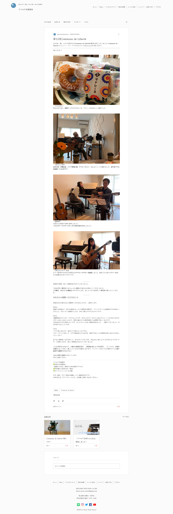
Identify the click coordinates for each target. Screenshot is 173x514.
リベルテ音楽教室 (26, 9)
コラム (86, 22)
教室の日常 (67, 22)
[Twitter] (86, 504)
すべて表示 (126, 416)
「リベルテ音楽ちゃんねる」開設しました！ (86, 440)
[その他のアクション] (119, 34)
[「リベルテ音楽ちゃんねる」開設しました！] (87, 427)
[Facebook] (90, 504)
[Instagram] (82, 504)
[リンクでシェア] (63, 401)
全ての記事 (47, 22)
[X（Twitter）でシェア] (58, 401)
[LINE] (78, 504)
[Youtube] (94, 504)
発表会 (56, 390)
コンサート (77, 22)
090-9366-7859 (81, 488)
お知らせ (57, 22)
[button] (126, 22)
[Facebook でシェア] (54, 401)
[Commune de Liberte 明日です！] (57, 427)
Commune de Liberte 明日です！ (56, 440)
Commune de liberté (67, 390)
